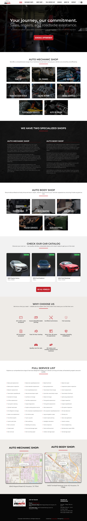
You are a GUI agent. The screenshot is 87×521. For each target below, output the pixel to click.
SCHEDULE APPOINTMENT (43, 37)
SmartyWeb (54, 518)
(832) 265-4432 (36, 503)
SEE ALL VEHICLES (43, 289)
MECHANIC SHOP (29, 2)
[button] (24, 467)
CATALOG (59, 2)
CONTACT (73, 2)
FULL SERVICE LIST (50, 2)
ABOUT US (66, 2)
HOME (20, 2)
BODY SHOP (39, 2)
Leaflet (30, 482)
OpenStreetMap (35, 482)
